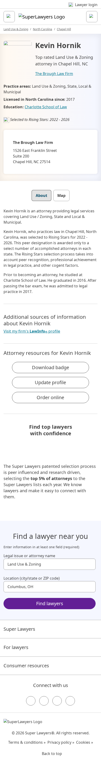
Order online (50, 397)
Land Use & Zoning (16, 29)
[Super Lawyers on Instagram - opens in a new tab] (44, 701)
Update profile (50, 382)
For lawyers (16, 647)
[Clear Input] (90, 564)
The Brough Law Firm (54, 73)
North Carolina (42, 29)
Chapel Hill (64, 29)
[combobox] (50, 564)
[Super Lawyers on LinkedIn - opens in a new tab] (70, 701)
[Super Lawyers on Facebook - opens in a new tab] (30, 701)
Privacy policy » (60, 742)
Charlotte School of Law (46, 106)
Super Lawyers (19, 629)
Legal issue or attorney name (29, 555)
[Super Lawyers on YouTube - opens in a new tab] (57, 701)
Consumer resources (26, 665)
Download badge (50, 367)
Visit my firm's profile (32, 331)
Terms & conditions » (27, 742)
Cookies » (84, 742)
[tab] (41, 195)
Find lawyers (49, 603)
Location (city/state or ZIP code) (32, 578)
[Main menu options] (9, 16)
